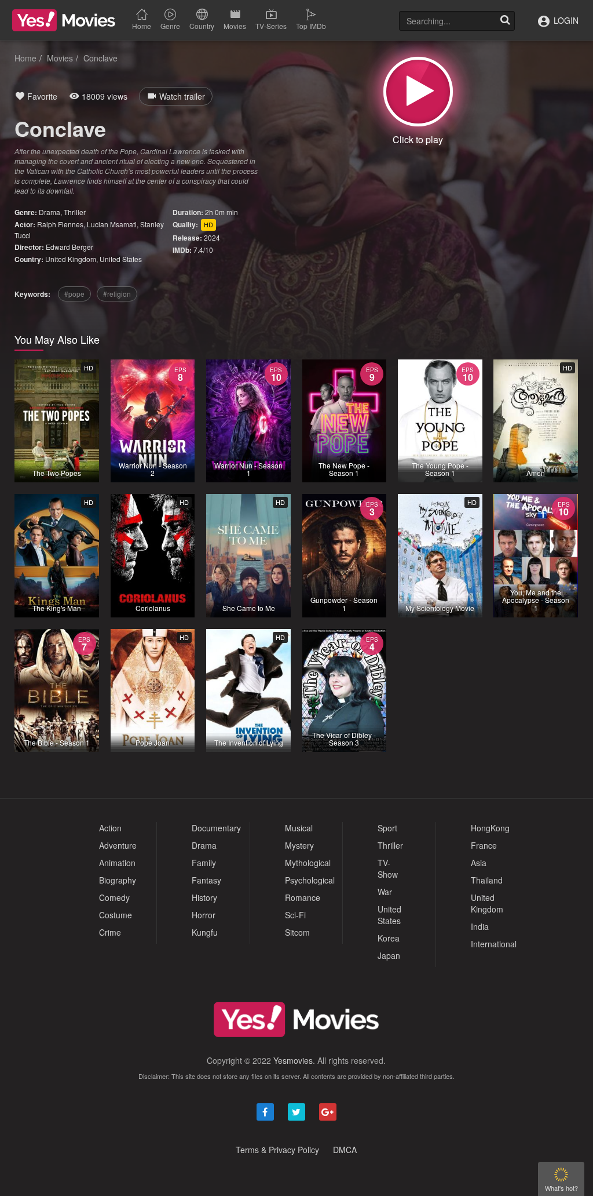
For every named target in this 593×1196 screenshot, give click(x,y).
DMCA (345, 1149)
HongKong (490, 828)
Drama (49, 212)
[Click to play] (418, 91)
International (494, 944)
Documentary (216, 828)
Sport (387, 828)
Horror (203, 915)
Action (110, 828)
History (204, 897)
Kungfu (205, 932)
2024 (212, 237)
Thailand (487, 880)
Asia (478, 862)
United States (121, 259)
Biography (117, 880)
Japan (389, 955)
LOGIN (565, 20)
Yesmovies (293, 1060)
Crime (110, 932)
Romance (302, 897)
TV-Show (388, 868)
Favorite (41, 96)
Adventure (118, 845)
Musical (299, 828)
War (385, 891)
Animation (117, 862)
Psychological (310, 880)
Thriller (75, 212)
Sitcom (297, 932)
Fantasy (206, 880)
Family (204, 862)
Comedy (114, 897)
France (484, 845)
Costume (115, 915)
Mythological (308, 862)
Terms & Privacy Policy (277, 1149)
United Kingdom (70, 259)
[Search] (505, 21)
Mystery (299, 845)
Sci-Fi (295, 915)
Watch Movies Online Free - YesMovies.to (64, 20)
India (480, 926)
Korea (389, 938)
